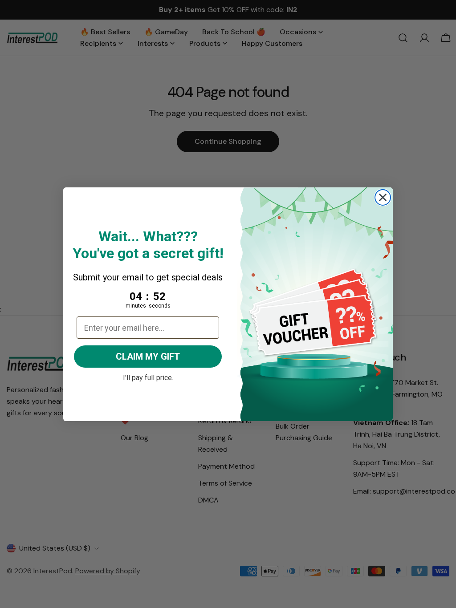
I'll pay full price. (148, 376)
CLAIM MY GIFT (148, 356)
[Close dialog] (383, 197)
